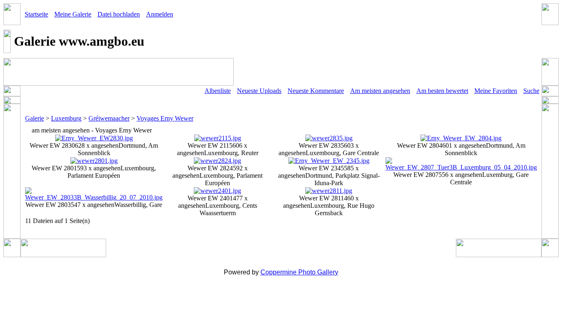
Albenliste (217, 90)
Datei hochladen (119, 14)
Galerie (34, 118)
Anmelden (159, 14)
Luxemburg (66, 118)
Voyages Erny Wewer (165, 118)
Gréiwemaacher (109, 118)
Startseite (36, 14)
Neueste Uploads (259, 90)
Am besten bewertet (442, 90)
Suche (531, 90)
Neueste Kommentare (316, 90)
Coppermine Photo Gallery (299, 272)
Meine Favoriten (495, 90)
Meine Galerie (72, 14)
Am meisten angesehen (380, 90)
